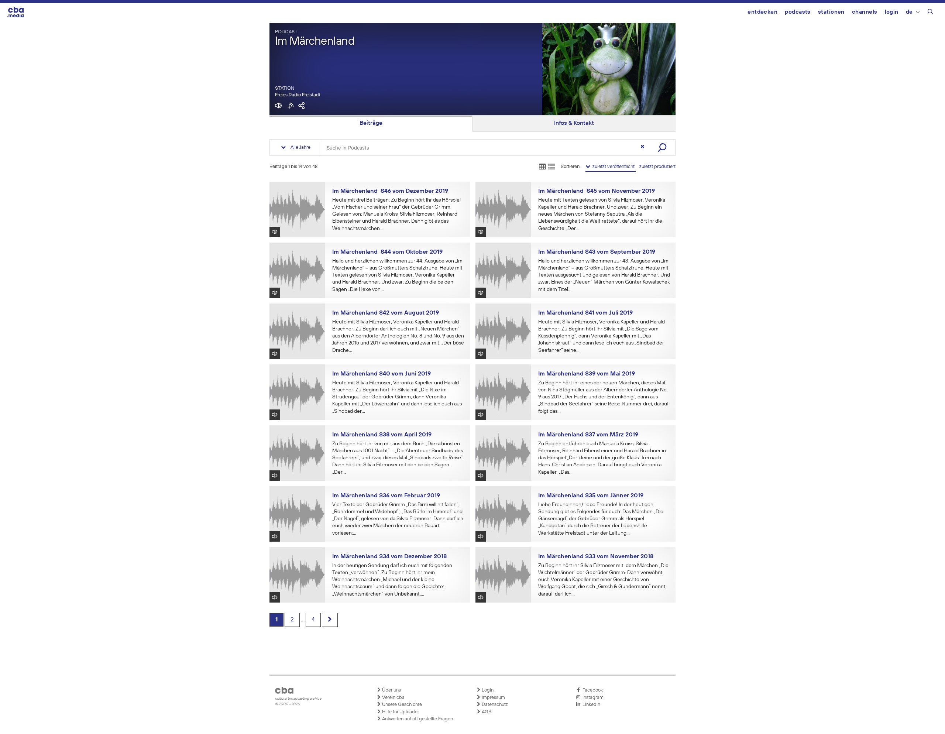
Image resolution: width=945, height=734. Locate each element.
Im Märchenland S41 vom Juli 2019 (585, 313)
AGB (486, 712)
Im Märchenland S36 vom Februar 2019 (386, 496)
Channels (864, 12)
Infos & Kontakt (574, 123)
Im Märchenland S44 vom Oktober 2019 (387, 252)
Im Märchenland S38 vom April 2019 (382, 435)
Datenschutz (494, 704)
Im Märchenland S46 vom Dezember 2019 (390, 191)
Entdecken (762, 12)
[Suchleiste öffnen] (930, 13)
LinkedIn (590, 704)
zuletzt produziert (657, 166)
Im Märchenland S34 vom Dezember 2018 (389, 557)
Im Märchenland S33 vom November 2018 (595, 557)
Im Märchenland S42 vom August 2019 (385, 313)
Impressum (493, 697)
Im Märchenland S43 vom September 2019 (596, 252)
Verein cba (393, 697)
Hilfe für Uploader (400, 712)
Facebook (591, 690)
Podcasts (798, 12)
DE (909, 12)
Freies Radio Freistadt (297, 95)
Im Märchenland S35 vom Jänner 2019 (590, 496)
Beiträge (371, 123)
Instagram (592, 697)
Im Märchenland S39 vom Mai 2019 (586, 374)
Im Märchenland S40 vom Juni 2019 (381, 374)
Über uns (391, 690)
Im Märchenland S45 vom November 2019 (596, 191)
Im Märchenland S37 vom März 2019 (588, 435)
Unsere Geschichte (401, 704)
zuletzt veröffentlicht (613, 166)
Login (891, 12)
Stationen (831, 12)
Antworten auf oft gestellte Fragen (417, 719)
